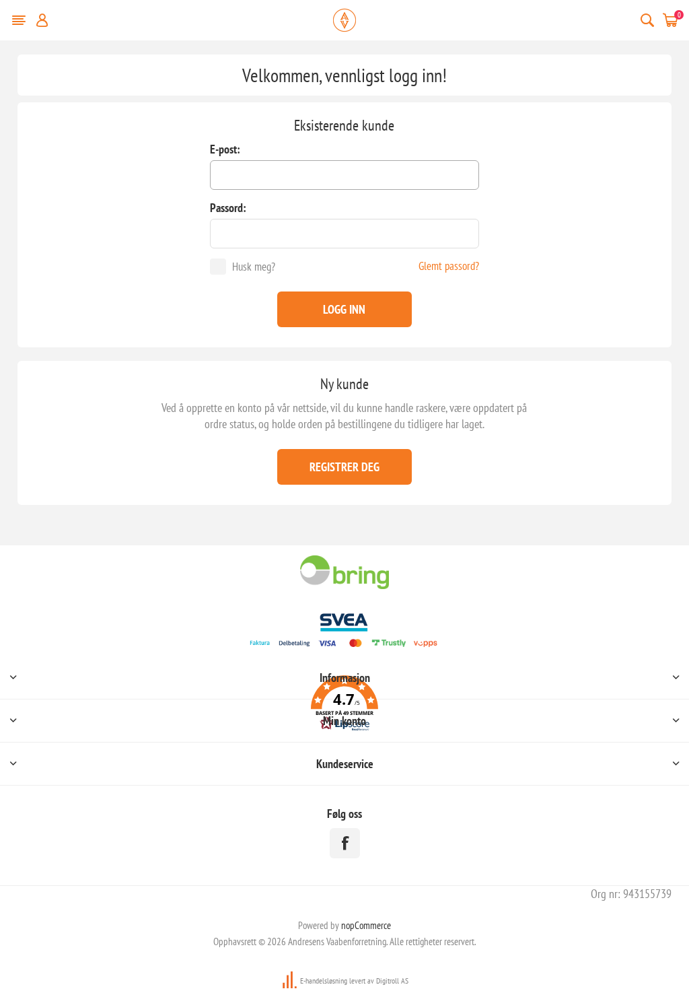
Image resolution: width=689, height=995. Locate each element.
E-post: (225, 149)
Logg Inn (344, 309)
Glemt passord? (449, 266)
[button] (344, 705)
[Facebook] (345, 843)
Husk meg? (253, 266)
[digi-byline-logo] (290, 980)
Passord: (228, 207)
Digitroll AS (392, 980)
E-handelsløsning (323, 980)
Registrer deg (344, 467)
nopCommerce (366, 925)
